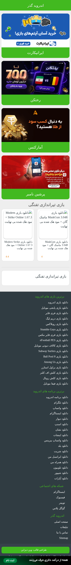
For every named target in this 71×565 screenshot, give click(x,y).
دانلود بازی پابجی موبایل (54, 307)
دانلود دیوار (62, 418)
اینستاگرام (60, 491)
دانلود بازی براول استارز (54, 367)
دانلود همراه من (59, 462)
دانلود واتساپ (60, 408)
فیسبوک (61, 497)
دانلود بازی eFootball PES (54, 340)
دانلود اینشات (60, 435)
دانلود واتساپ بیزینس (56, 440)
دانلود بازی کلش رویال (55, 378)
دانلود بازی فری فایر (56, 313)
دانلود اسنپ (61, 424)
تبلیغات (64, 527)
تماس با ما (62, 532)
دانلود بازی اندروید (58, 302)
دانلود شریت (61, 451)
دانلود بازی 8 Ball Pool (55, 356)
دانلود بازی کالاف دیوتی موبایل (51, 345)
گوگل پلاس (59, 508)
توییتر (62, 502)
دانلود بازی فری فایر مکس (53, 334)
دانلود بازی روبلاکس (57, 323)
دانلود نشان (61, 429)
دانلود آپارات (61, 478)
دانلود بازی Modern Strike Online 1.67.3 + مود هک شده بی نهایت (18, 245)
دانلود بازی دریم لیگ (57, 318)
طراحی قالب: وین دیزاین (34, 550)
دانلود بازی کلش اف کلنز (54, 372)
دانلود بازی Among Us (56, 361)
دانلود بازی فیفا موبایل (55, 383)
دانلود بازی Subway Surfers (53, 351)
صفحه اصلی (61, 521)
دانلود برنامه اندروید (57, 397)
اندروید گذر (35, 6)
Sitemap (63, 537)
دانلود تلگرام (61, 402)
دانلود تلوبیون (60, 467)
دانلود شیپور (61, 472)
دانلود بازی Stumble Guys (54, 329)
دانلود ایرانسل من (58, 456)
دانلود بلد (63, 445)
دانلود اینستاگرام (59, 413)
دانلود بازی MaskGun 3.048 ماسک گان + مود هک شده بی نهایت (55, 245)
